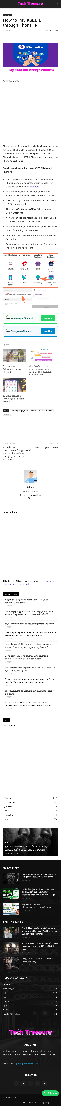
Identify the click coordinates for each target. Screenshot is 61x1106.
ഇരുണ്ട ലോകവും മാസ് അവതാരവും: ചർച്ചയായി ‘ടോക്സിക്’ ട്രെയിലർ (27, 601)
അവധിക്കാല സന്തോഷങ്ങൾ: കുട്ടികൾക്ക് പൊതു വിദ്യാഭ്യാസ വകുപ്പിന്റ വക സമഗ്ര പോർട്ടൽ (16, 453)
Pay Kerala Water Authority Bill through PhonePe (12, 369)
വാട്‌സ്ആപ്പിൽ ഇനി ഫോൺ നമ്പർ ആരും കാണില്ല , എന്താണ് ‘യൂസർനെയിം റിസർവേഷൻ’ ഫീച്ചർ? (29, 612)
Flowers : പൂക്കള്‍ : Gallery (46, 447)
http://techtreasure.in (30, 491)
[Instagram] (37, 1083)
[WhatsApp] (27, 36)
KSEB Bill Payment (45, 411)
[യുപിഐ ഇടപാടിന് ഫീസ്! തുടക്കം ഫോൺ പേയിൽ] (14, 384)
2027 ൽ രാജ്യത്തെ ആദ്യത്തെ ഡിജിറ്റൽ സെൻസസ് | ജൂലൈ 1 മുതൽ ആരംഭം (30, 669)
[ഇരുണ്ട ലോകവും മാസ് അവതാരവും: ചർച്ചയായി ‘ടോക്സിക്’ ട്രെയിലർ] (11, 878)
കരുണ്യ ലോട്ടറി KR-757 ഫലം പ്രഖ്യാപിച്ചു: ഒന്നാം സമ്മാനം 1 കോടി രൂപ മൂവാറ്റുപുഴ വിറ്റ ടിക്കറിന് (28, 645)
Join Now (48, 318)
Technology (14, 11)
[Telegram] (34, 36)
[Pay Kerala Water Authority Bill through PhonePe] (14, 355)
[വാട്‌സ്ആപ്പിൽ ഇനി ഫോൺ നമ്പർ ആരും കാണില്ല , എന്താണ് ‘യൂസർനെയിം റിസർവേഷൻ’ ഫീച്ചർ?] (11, 893)
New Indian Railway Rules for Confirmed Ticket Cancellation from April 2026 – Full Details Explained (28, 704)
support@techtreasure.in (26, 1063)
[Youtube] (30, 498)
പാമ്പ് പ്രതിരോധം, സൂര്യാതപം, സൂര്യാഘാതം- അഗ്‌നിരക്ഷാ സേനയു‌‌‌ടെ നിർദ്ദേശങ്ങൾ (27, 657)
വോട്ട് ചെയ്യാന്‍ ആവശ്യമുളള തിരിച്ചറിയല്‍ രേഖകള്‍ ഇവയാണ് (29, 692)
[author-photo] (30, 483)
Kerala (33, 411)
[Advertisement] (30, 113)
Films (7, 842)
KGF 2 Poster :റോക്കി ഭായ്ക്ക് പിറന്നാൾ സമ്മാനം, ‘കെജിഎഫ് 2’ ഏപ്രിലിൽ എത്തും (40, 946)
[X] (21, 36)
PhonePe (7, 414)
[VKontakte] (44, 1083)
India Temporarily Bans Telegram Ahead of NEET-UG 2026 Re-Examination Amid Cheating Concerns (30, 634)
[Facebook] (14, 36)
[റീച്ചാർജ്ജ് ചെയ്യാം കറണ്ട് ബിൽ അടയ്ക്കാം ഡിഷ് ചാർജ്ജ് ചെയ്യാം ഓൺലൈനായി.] (40, 355)
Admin (30, 487)
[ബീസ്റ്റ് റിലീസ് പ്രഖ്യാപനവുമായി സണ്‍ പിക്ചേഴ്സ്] (11, 963)
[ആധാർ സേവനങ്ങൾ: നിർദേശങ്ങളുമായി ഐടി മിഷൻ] (11, 909)
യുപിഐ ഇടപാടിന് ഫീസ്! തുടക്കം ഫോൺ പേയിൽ (13, 399)
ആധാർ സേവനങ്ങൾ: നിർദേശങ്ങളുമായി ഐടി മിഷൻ (30, 624)
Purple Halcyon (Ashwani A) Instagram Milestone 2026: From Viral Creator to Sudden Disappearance (29, 680)
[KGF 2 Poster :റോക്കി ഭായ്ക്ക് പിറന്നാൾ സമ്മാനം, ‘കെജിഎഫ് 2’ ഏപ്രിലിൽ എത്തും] (11, 948)
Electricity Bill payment (19, 411)
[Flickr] (30, 1083)
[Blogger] (16, 1083)
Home (5, 11)
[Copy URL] (41, 36)
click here (34, 186)
